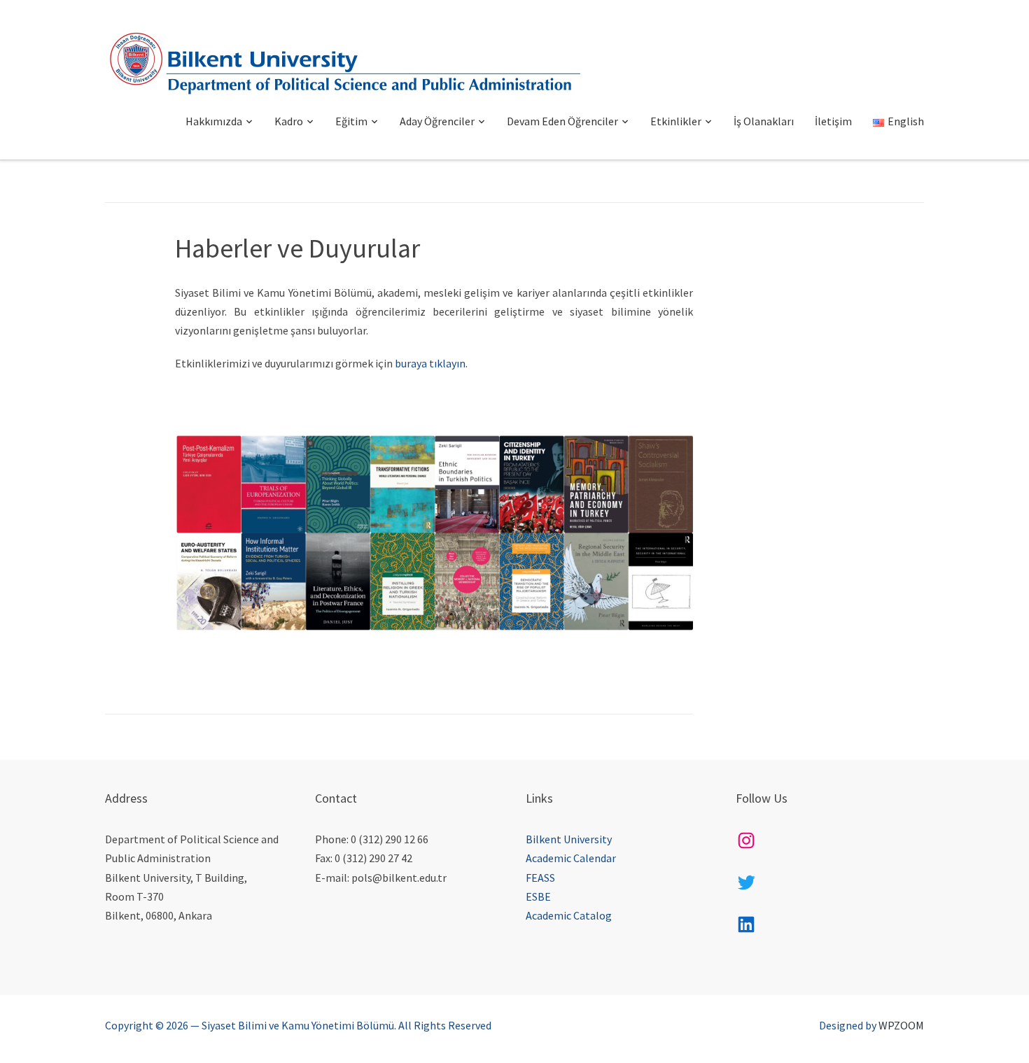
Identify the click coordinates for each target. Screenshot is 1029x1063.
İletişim (833, 121)
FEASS (540, 878)
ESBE (538, 896)
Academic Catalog (569, 915)
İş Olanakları (764, 121)
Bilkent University (569, 839)
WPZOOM (901, 1025)
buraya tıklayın (430, 363)
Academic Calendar (571, 858)
